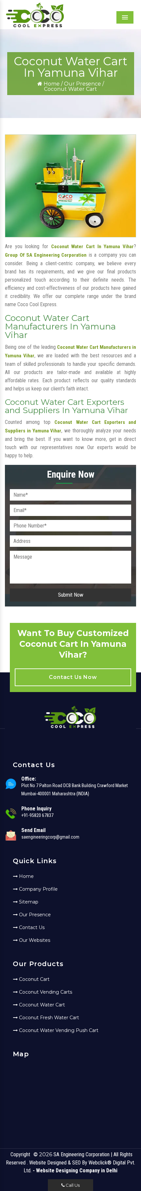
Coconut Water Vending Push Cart (58, 1030)
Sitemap (28, 902)
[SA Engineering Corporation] (35, 26)
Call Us (72, 1185)
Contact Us (31, 927)
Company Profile (38, 889)
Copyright (20, 1154)
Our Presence (82, 84)
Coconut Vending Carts (45, 992)
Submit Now (70, 595)
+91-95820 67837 (37, 815)
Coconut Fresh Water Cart (48, 1018)
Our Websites (34, 940)
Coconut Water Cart (41, 1005)
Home (51, 84)
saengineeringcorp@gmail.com (50, 837)
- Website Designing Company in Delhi (75, 1170)
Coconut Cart (34, 979)
